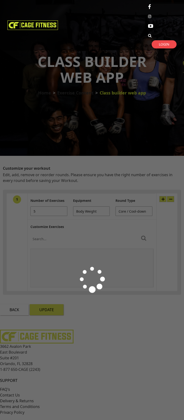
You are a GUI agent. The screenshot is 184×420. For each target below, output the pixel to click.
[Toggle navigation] (68, 25)
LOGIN (164, 44)
